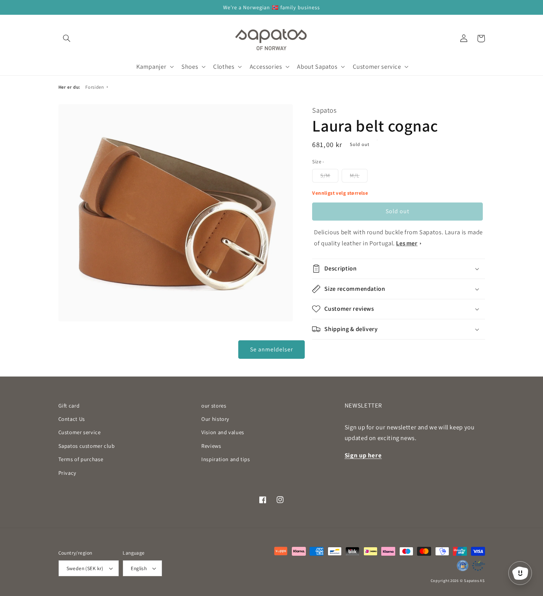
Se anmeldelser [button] (271, 349)
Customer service (79, 432)
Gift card (69, 405)
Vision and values (222, 432)
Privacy (67, 472)
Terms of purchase (80, 459)
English (139, 568)
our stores (213, 405)
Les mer (406, 243)
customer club (86, 445)
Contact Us (71, 418)
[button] (66, 38)
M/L (354, 175)
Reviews (211, 445)
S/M (325, 175)
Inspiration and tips (225, 459)
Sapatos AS (474, 580)
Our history (215, 418)
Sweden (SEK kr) (84, 568)
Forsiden (94, 87)
